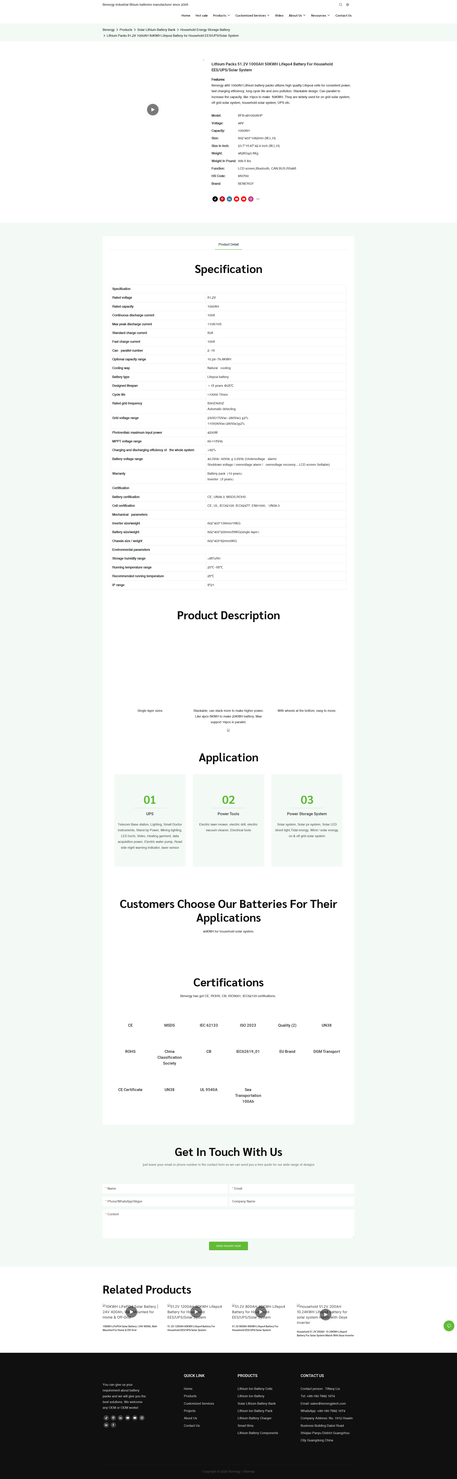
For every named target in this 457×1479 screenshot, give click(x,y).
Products (126, 30)
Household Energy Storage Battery (205, 30)
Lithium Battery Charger (255, 1418)
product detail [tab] (229, 244)
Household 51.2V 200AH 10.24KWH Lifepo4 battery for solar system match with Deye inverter (325, 1333)
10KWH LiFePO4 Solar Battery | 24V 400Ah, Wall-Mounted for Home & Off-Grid (130, 1328)
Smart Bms (245, 1425)
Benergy (109, 30)
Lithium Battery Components (258, 1433)
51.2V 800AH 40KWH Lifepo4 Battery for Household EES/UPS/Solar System (255, 1328)
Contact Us (192, 1425)
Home (188, 1389)
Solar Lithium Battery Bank (156, 30)
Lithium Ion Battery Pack (255, 1411)
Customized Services (199, 1403)
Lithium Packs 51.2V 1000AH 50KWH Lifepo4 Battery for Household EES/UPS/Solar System (173, 35)
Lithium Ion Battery (251, 1396)
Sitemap (249, 1471)
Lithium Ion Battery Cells (255, 1389)
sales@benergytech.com (328, 1403)
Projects (189, 1411)
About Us (190, 1418)
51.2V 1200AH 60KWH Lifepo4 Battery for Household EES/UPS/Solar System (191, 1328)
